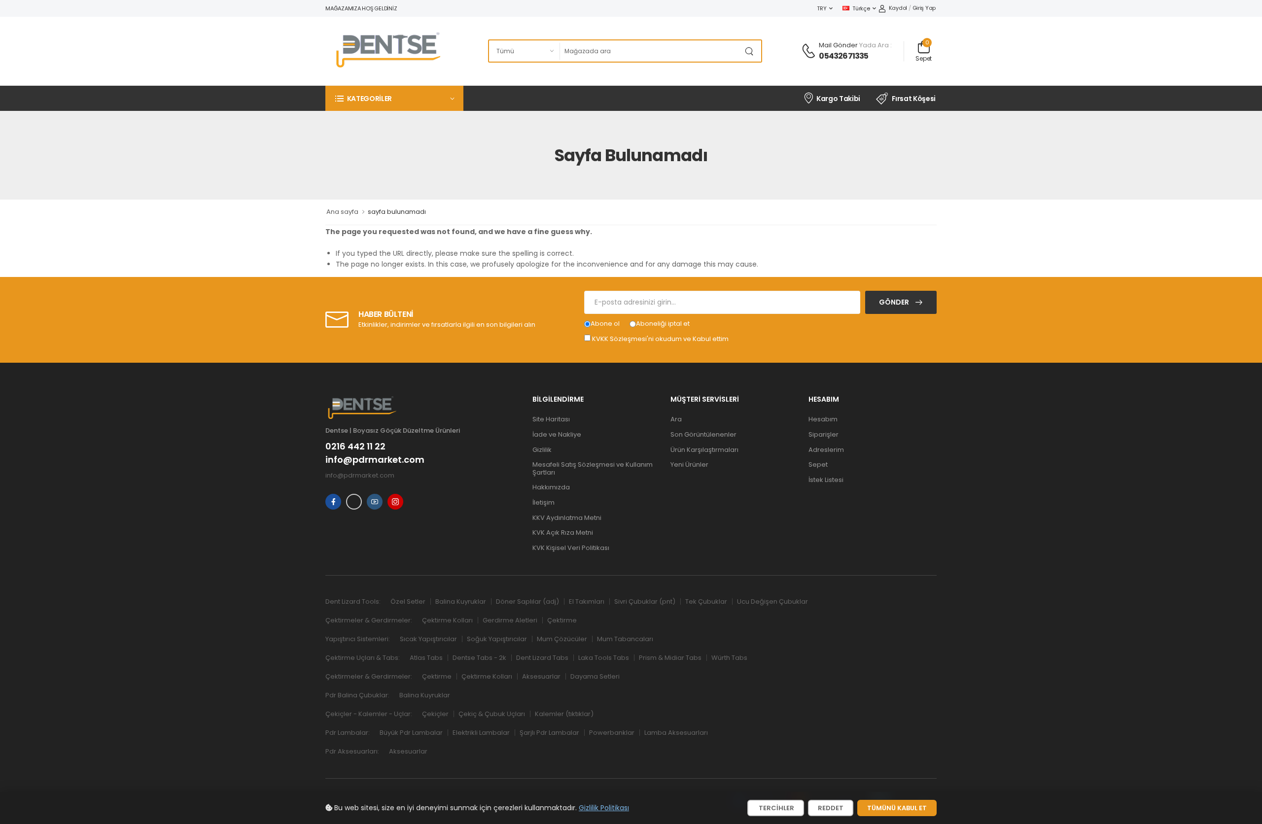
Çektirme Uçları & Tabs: (362, 657)
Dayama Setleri (595, 676)
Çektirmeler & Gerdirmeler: (368, 620)
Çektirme (562, 620)
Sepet (818, 464)
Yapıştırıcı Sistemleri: (357, 639)
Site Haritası (551, 419)
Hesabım (823, 419)
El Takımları (586, 601)
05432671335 (843, 56)
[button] (394, 98)
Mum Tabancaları (625, 639)
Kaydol (898, 8)
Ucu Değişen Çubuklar (772, 601)
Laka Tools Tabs (603, 657)
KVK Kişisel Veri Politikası (570, 547)
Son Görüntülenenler (703, 434)
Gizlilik (542, 449)
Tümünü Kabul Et (897, 808)
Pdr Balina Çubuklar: (357, 695)
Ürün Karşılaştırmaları (704, 449)
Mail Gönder (838, 45)
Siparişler (823, 434)
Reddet (830, 808)
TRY (821, 8)
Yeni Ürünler (689, 464)
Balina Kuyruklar (460, 601)
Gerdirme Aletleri (510, 620)
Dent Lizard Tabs (542, 657)
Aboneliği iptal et (663, 323)
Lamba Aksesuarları (676, 732)
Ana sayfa (342, 211)
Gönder (895, 302)
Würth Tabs (729, 657)
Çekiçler (435, 714)
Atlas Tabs (426, 657)
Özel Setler (407, 601)
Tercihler (775, 808)
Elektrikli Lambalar (481, 732)
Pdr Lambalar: (347, 732)
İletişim (543, 502)
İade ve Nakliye (556, 434)
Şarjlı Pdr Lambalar (549, 732)
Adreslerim (826, 449)
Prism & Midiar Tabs (670, 657)
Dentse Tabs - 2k (479, 657)
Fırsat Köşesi (914, 98)
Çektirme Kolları (447, 620)
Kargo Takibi (838, 98)
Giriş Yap (924, 8)
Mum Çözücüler (562, 639)
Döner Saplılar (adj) (527, 601)
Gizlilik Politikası (604, 808)
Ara (676, 419)
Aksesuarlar (541, 676)
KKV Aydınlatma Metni (566, 517)
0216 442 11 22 (355, 446)
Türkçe (861, 8)
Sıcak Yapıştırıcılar (428, 639)
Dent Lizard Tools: (353, 601)
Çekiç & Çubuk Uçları (491, 714)
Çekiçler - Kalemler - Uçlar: (368, 714)
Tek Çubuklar (706, 601)
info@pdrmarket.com (374, 459)
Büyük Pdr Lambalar (411, 732)
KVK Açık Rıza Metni (562, 532)
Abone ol (605, 323)
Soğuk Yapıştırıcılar (497, 639)
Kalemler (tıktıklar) (564, 714)
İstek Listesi (825, 479)
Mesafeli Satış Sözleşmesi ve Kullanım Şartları (592, 468)
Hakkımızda (551, 487)
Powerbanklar (611, 732)
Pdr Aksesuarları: (352, 751)
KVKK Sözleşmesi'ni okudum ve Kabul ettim (660, 338)
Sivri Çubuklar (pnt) (644, 601)
